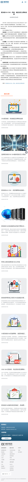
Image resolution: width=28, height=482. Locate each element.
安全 (2, 462)
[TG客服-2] (26, 149)
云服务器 (3, 453)
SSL (2, 464)
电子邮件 (20, 452)
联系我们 (12, 468)
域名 (19, 450)
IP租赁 (11, 452)
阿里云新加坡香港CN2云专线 (10, 262)
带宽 (11, 457)
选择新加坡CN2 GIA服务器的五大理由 (13, 154)
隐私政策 (12, 470)
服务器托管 (12, 453)
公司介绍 (12, 466)
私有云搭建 (12, 459)
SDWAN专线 (12, 450)
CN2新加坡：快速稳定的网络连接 (12, 118)
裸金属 (2, 452)
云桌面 (2, 459)
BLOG (11, 464)
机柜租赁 (12, 455)
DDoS (2, 455)
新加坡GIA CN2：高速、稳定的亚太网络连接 (14, 83)
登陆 (22, 2)
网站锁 (2, 466)
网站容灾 (3, 468)
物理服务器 (3, 450)
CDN (2, 457)
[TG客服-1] (26, 146)
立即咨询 (6, 438)
